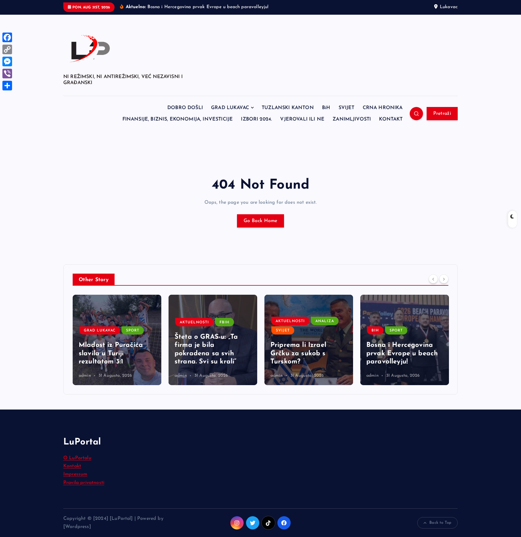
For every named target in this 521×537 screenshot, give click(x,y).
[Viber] (7, 74)
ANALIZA (324, 321)
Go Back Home (260, 220)
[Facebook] (7, 37)
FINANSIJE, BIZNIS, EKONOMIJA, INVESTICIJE (177, 119)
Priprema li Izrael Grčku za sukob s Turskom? (298, 353)
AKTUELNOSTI (194, 322)
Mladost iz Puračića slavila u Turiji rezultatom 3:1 (111, 353)
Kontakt (72, 466)
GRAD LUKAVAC (230, 107)
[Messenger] (7, 61)
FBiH (224, 322)
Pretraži (442, 113)
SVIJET (347, 107)
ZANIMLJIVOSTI (352, 119)
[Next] (443, 279)
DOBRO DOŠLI (185, 107)
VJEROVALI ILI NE (302, 119)
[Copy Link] (7, 49)
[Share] (7, 86)
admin (85, 375)
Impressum (75, 474)
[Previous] (433, 279)
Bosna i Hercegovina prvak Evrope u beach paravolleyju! (402, 353)
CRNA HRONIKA (383, 107)
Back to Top (440, 523)
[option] (117, 340)
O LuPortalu (77, 458)
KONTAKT (391, 119)
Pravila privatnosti (83, 482)
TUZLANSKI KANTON (288, 107)
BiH (326, 107)
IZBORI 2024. (256, 119)
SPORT (132, 330)
